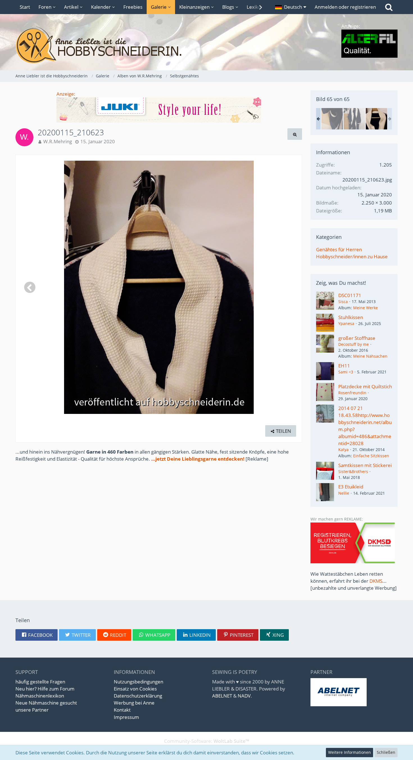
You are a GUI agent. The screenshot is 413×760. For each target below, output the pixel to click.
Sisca (343, 301)
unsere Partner (32, 710)
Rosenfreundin (352, 392)
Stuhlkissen (350, 317)
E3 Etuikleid (350, 486)
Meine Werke (365, 307)
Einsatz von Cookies (135, 688)
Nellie (343, 493)
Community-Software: (206, 741)
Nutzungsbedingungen (138, 681)
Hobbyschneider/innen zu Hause (352, 256)
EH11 (344, 365)
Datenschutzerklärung (138, 695)
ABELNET (222, 695)
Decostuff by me (353, 344)
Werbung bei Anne (134, 703)
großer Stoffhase (356, 338)
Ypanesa (346, 323)
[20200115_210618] (332, 118)
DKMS (375, 581)
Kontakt (122, 710)
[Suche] (389, 7)
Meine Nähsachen (370, 356)
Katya (343, 449)
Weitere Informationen (349, 752)
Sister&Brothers (353, 471)
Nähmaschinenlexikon (39, 695)
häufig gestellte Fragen (40, 681)
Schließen (386, 752)
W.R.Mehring (57, 141)
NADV (244, 695)
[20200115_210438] (354, 118)
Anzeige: (65, 94)
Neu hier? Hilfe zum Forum (44, 688)
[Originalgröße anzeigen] (294, 134)
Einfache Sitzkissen (371, 455)
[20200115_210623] (376, 118)
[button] (290, 7)
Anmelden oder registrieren (345, 7)
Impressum (126, 717)
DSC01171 (349, 295)
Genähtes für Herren (339, 249)
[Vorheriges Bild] (29, 287)
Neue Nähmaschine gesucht (46, 703)
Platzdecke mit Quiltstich (365, 386)
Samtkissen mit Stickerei (365, 465)
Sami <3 (345, 372)
